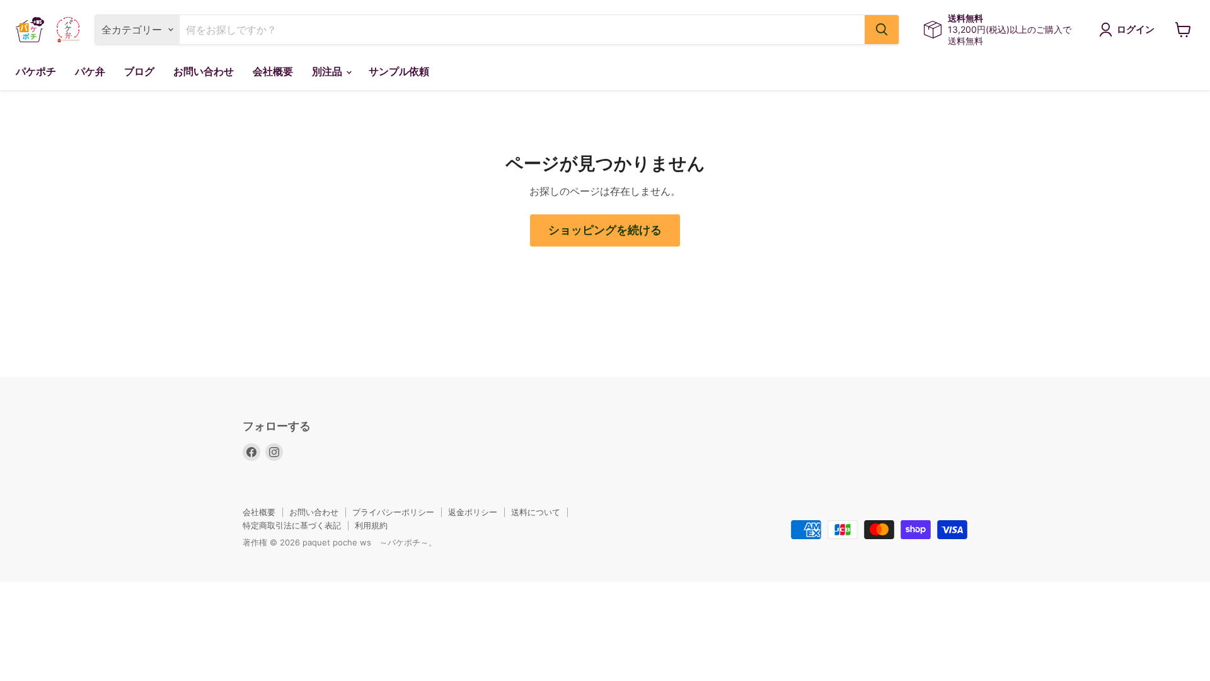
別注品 (328, 72)
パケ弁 (90, 72)
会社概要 (273, 72)
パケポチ (36, 72)
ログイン (1136, 29)
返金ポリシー (472, 512)
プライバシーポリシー (393, 512)
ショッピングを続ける (605, 230)
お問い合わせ (203, 72)
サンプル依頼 (399, 72)
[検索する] (882, 29)
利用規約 (371, 525)
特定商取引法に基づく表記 (292, 525)
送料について (535, 512)
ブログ (139, 72)
